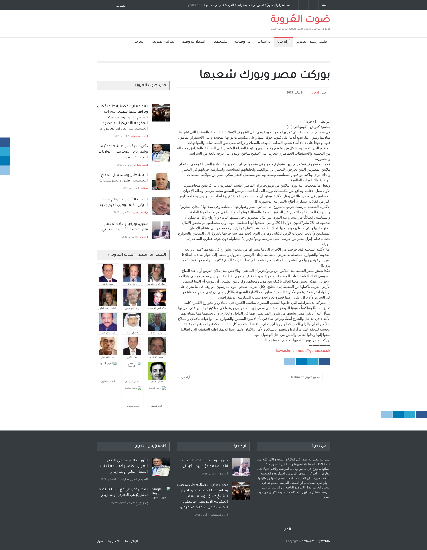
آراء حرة (283, 42)
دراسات (264, 42)
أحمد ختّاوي (132, 357)
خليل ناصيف (157, 381)
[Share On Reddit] (289, 361)
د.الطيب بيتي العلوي (108, 308)
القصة (145, 164)
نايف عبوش (157, 405)
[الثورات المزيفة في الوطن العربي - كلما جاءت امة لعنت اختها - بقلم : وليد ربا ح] (161, 467)
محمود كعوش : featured (305, 377)
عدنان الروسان (132, 381)
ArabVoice (308, 541)
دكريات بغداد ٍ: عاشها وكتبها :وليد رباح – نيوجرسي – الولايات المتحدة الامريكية (122, 151)
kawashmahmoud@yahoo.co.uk (303, 350)
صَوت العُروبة (300, 20)
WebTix (325, 541)
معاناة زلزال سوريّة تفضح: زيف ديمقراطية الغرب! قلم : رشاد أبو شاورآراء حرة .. (248, 5)
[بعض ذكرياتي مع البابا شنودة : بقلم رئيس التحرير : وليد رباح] (161, 496)
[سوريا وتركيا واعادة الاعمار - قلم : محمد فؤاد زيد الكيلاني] (241, 467)
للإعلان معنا (131, 541)
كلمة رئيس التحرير (311, 42)
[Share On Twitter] (312, 361)
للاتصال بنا (114, 541)
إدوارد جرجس (108, 332)
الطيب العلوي (108, 381)
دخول (100, 541)
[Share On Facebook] (324, 361)
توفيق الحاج (157, 332)
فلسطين (219, 42)
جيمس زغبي (108, 283)
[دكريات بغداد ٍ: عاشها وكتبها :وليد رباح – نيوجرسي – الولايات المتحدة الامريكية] (161, 152)
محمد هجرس (132, 405)
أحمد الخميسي (108, 357)
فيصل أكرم (132, 332)
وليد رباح (132, 283)
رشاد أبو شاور (132, 308)
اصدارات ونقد (193, 42)
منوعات (144, 187)
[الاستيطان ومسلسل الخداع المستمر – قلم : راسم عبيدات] (161, 181)
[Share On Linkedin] (301, 361)
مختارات (135, 136)
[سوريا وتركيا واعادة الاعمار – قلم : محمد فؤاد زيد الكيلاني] (161, 230)
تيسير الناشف (156, 357)
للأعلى (287, 530)
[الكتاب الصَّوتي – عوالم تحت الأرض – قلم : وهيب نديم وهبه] (161, 206)
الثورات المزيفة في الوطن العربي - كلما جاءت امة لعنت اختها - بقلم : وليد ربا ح (124, 466)
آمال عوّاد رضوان (156, 283)
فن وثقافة (242, 42)
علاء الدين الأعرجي (156, 308)
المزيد (140, 42)
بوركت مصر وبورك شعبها (264, 76)
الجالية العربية (163, 42)
